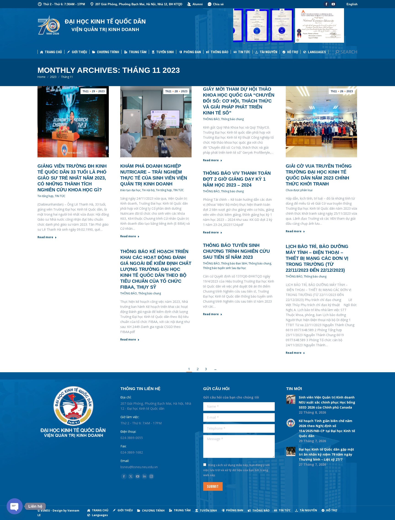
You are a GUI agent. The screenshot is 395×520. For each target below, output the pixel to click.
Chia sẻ (218, 4)
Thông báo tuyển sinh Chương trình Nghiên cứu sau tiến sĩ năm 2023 (236, 251)
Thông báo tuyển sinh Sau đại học (224, 268)
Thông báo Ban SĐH (234, 263)
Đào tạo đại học (130, 190)
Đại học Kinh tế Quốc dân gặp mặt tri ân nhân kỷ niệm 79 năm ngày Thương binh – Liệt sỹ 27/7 (326, 454)
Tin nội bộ (148, 190)
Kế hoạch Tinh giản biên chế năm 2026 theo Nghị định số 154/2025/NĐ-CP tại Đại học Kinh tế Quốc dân (327, 428)
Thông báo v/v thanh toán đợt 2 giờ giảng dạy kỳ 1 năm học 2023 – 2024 (237, 179)
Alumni (197, 4)
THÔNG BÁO (211, 119)
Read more (45, 237)
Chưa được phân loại (299, 190)
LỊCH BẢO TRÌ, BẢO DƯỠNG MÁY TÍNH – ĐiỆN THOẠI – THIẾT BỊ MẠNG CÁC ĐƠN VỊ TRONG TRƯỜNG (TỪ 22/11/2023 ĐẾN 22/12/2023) (317, 258)
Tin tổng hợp (45, 196)
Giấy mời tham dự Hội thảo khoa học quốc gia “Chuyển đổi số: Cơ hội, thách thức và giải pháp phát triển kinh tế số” (238, 101)
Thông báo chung (232, 119)
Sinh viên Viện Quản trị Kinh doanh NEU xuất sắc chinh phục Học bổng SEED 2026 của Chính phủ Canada (327, 402)
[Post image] (290, 399)
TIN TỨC (60, 196)
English (352, 4)
